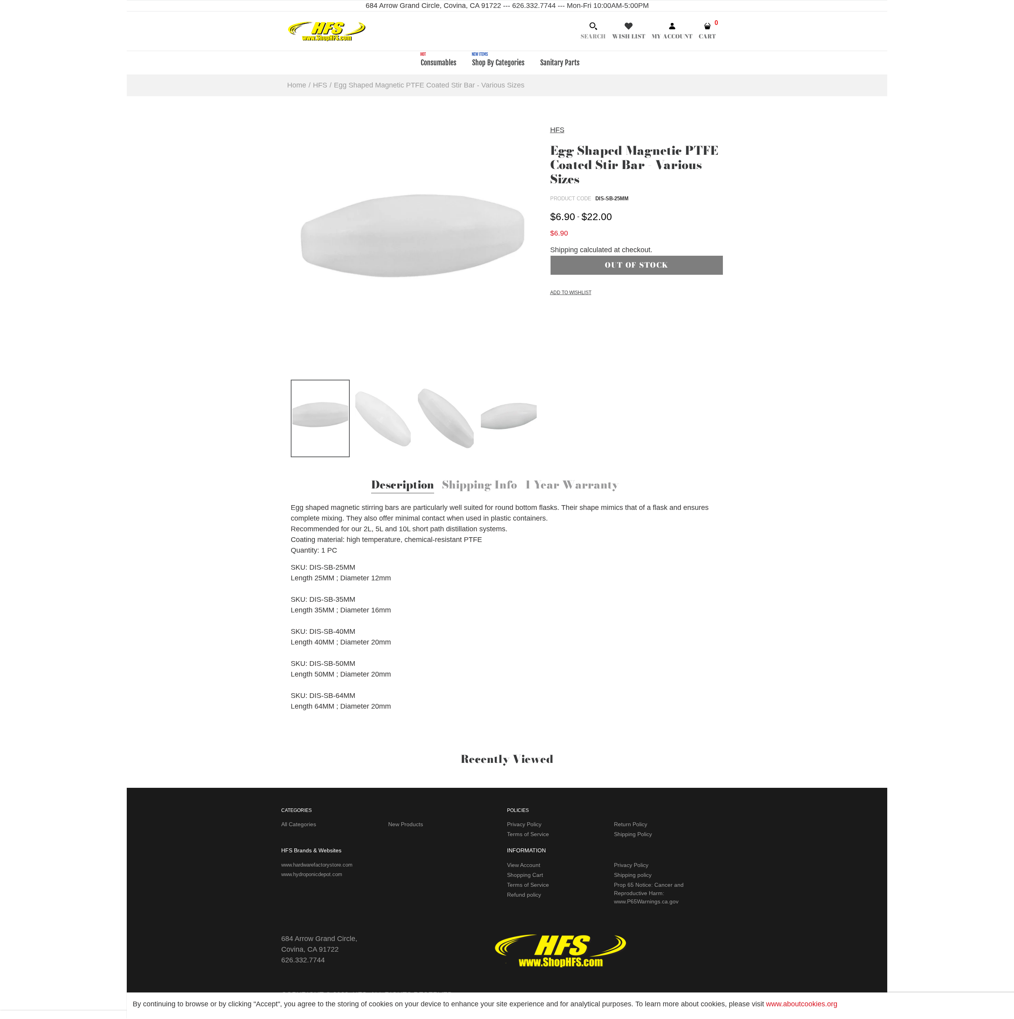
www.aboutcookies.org (801, 1004)
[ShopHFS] (326, 30)
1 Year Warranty (572, 486)
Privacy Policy (524, 824)
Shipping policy (633, 875)
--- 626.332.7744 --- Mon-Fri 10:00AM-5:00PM (575, 6)
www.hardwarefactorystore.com (317, 865)
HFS (557, 130)
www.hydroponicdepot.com (311, 874)
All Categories (298, 824)
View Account (523, 865)
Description (402, 486)
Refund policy (524, 895)
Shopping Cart (525, 875)
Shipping (564, 250)
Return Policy (630, 824)
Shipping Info (479, 486)
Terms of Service (528, 834)
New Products (405, 824)
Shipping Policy (633, 834)
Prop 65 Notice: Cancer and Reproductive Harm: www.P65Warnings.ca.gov (649, 893)
